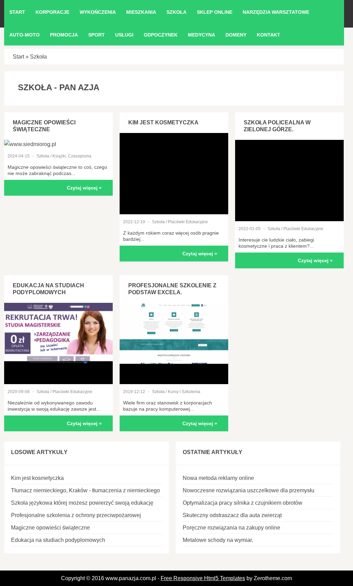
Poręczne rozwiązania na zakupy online (231, 528)
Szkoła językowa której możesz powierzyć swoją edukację (82, 503)
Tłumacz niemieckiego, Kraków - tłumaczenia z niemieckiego (85, 490)
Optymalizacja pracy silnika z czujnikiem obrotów (242, 503)
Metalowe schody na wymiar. (218, 540)
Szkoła (38, 57)
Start (18, 57)
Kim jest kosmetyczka (163, 122)
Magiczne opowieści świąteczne (50, 528)
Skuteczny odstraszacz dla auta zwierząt (232, 515)
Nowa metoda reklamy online (218, 478)
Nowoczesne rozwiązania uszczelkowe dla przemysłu (248, 490)
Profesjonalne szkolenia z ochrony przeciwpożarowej (76, 515)
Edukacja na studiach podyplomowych (58, 540)
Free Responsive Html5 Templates (203, 578)
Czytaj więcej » (84, 188)
